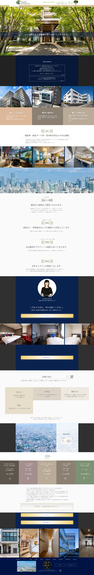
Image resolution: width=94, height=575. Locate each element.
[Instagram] (60, 570)
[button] (71, 376)
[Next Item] (92, 97)
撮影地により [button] (28, 142)
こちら (53, 489)
